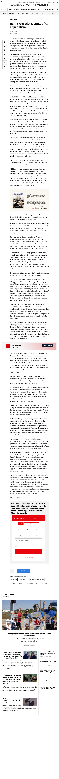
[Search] (57, 10)
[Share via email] (5, 58)
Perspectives (44, 583)
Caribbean (19, 583)
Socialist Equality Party (22, 13)
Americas (13, 583)
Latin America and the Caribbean (36, 579)
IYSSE (32, 13)
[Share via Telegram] (5, 54)
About (54, 2)
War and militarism (29, 583)
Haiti (37, 583)
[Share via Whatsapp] (5, 50)
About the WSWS (39, 13)
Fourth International (8, 13)
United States (14, 579)
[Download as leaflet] (5, 63)
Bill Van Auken (13, 31)
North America (23, 579)
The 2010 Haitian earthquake (17, 586)
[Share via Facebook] (5, 42)
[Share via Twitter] (5, 46)
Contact (49, 2)
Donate (54, 13)
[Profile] (57, 2)
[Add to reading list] (5, 67)
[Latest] (5, 10)
